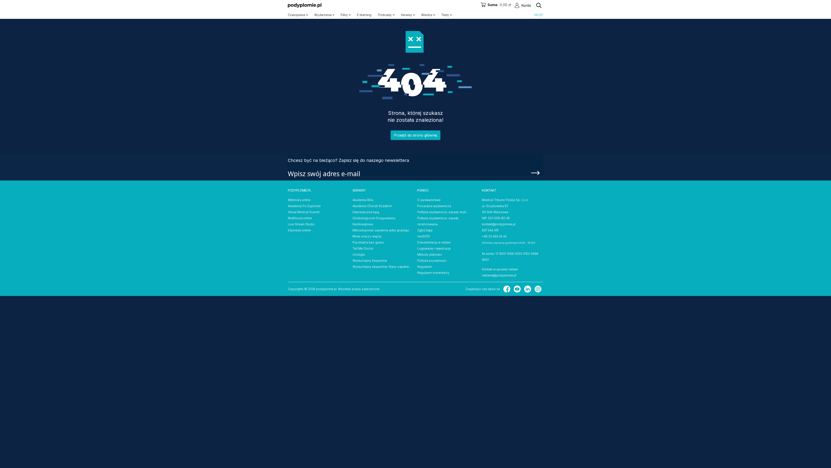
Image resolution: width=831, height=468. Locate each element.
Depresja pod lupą (366, 212)
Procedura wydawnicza (434, 206)
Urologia (359, 254)
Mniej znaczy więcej (367, 236)
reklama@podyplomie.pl (499, 275)
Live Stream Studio (301, 224)
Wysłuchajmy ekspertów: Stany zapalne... (382, 266)
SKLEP (538, 15)
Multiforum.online (300, 218)
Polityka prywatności (431, 260)
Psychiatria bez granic (368, 242)
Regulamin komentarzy (433, 273)
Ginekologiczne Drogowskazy (374, 218)
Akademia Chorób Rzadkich (372, 206)
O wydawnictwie (429, 200)
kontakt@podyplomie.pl (498, 224)
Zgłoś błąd (424, 230)
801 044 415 (490, 230)
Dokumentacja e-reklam (434, 242)
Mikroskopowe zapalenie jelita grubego (381, 230)
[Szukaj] (539, 5)
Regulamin (424, 266)
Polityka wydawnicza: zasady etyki (441, 212)
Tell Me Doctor (363, 248)
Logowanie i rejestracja (434, 248)
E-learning (364, 15)
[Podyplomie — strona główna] (304, 5)
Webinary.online (299, 200)
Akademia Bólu (363, 200)
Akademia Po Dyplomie (304, 206)
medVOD (423, 236)
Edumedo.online (299, 230)
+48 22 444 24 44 (494, 236)
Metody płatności (429, 254)
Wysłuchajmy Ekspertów (370, 260)
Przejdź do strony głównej (415, 135)
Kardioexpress (363, 224)
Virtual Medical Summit (303, 212)
